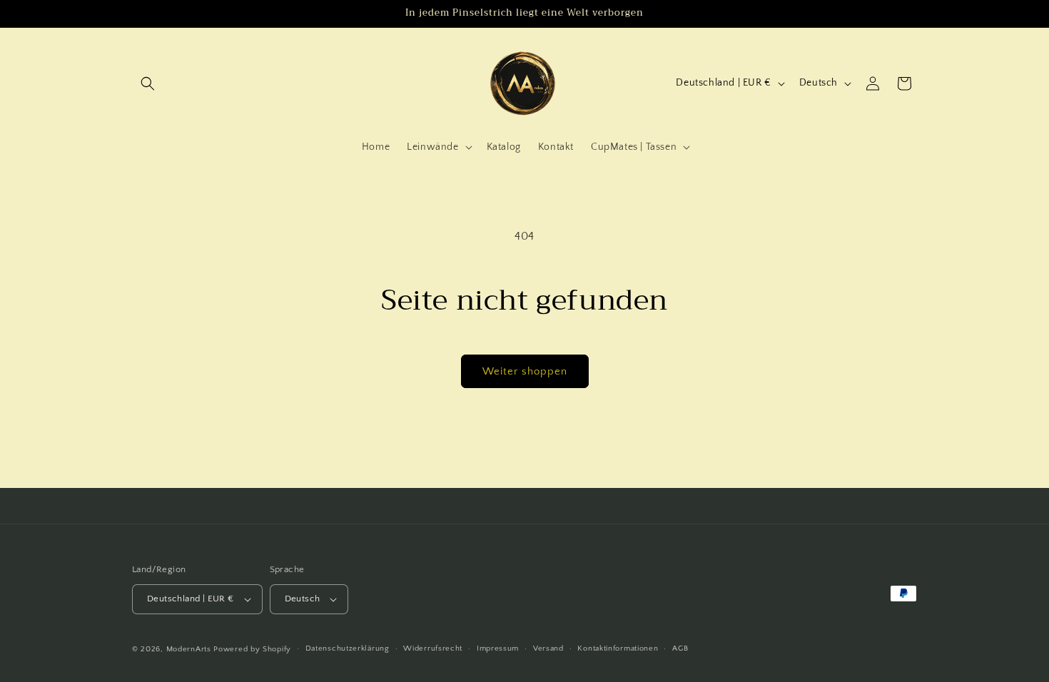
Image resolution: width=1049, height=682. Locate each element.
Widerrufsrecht (432, 648)
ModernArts (188, 649)
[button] (147, 83)
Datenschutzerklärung (347, 648)
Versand (548, 648)
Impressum (498, 648)
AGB (680, 648)
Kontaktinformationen (617, 648)
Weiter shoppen (524, 371)
